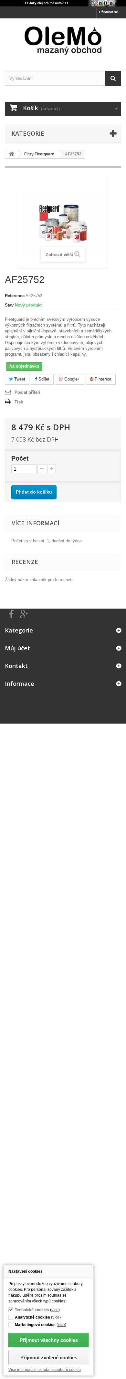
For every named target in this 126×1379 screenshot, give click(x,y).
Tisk (19, 402)
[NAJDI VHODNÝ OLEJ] (63, 3)
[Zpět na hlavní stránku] (11, 154)
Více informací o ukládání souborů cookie (44, 1369)
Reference (15, 295)
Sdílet (43, 379)
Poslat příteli (27, 392)
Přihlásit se (108, 12)
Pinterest (102, 379)
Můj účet (17, 648)
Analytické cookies (32, 1317)
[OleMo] (63, 40)
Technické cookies (32, 1310)
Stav (9, 305)
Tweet (19, 379)
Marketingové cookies (35, 1324)
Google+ (71, 379)
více (54, 1310)
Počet (20, 458)
